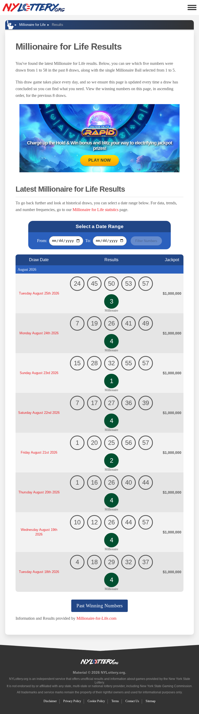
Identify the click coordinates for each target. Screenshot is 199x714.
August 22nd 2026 (39, 413)
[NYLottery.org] (33, 7)
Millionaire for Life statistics (95, 209)
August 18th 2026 (39, 572)
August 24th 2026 (39, 333)
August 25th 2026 (39, 293)
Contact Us (132, 701)
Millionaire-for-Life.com (96, 618)
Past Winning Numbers (99, 605)
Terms (115, 701)
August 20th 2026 (39, 492)
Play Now (99, 160)
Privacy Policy (72, 701)
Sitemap (150, 701)
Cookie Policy (96, 701)
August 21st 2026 (39, 452)
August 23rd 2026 (39, 373)
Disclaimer (50, 701)
